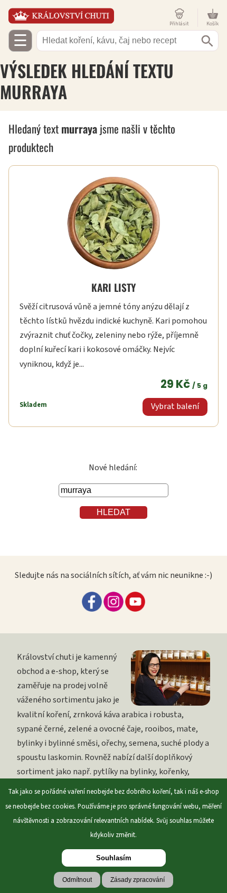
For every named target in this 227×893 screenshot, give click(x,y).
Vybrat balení (175, 406)
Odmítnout (77, 880)
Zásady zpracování (137, 880)
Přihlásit (179, 23)
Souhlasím (113, 858)
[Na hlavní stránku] (86, 16)
